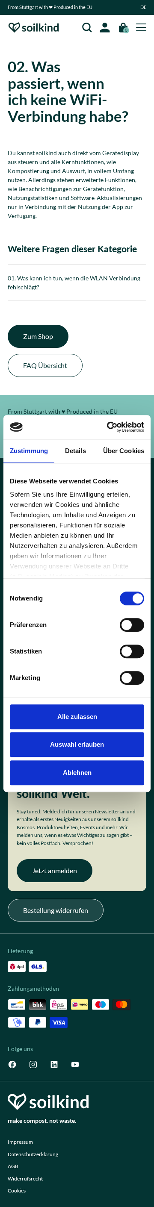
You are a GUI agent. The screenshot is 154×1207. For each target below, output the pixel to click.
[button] (143, 7)
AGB (13, 1166)
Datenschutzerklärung (33, 1154)
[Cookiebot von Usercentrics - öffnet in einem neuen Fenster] (108, 427)
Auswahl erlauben (77, 744)
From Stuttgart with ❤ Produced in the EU (50, 7)
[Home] (34, 27)
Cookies (17, 1190)
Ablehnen (77, 772)
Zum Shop (38, 336)
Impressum (20, 1142)
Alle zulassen (77, 716)
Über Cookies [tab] (123, 450)
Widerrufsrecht (25, 1178)
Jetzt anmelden (54, 870)
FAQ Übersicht (45, 365)
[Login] (105, 27)
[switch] (132, 625)
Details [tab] (75, 450)
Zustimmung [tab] (29, 450)
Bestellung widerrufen (55, 910)
